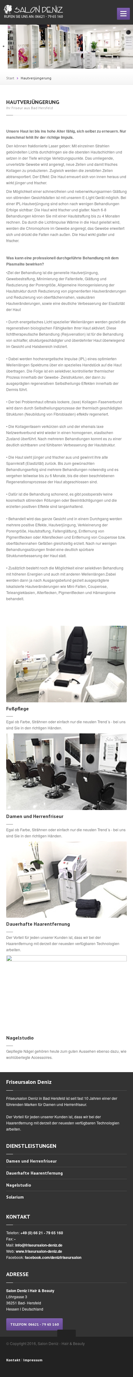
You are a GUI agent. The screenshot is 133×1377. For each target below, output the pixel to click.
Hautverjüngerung (36, 78)
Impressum (32, 1360)
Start (10, 78)
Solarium (15, 1197)
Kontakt (13, 1360)
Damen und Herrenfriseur (31, 1161)
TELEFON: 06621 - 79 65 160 (34, 1324)
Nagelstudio (18, 1185)
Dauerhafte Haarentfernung (34, 1173)
